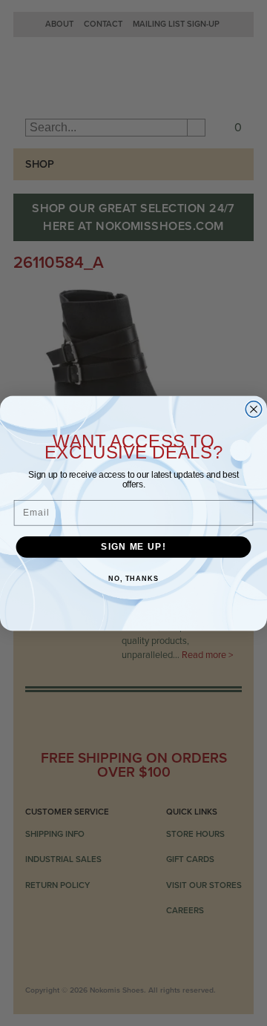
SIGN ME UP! (133, 546)
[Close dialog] (253, 409)
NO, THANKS (133, 578)
